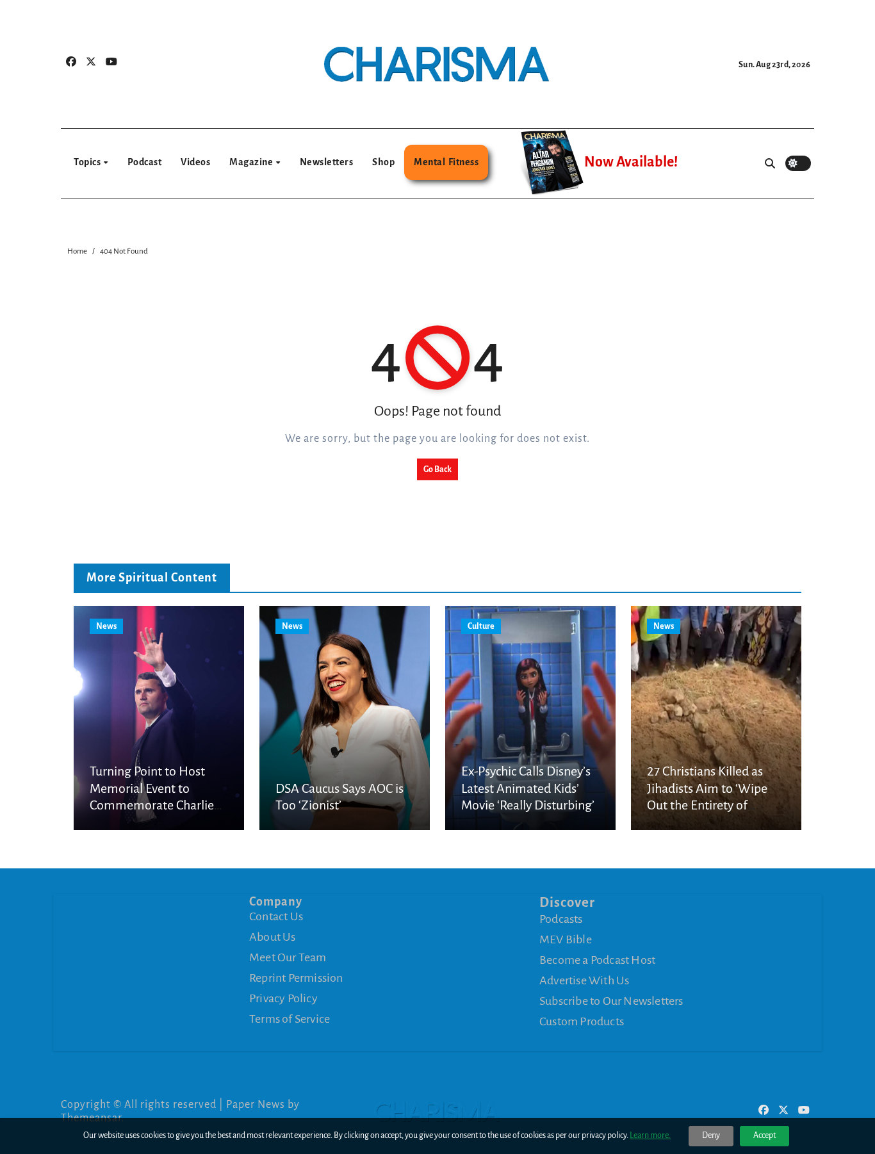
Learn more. (650, 1135)
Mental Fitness (446, 162)
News (106, 626)
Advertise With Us (584, 979)
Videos (195, 162)
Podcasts (561, 918)
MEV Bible (565, 938)
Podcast (144, 162)
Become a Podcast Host (597, 959)
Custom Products (581, 1020)
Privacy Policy (283, 998)
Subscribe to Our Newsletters (611, 1000)
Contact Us (276, 916)
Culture (481, 626)
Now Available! (631, 162)
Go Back (437, 469)
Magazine (252, 162)
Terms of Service (289, 1018)
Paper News (255, 1104)
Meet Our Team (288, 957)
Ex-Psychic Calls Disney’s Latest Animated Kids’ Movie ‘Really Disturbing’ (527, 788)
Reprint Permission (296, 977)
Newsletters (327, 162)
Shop (383, 162)
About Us (272, 937)
